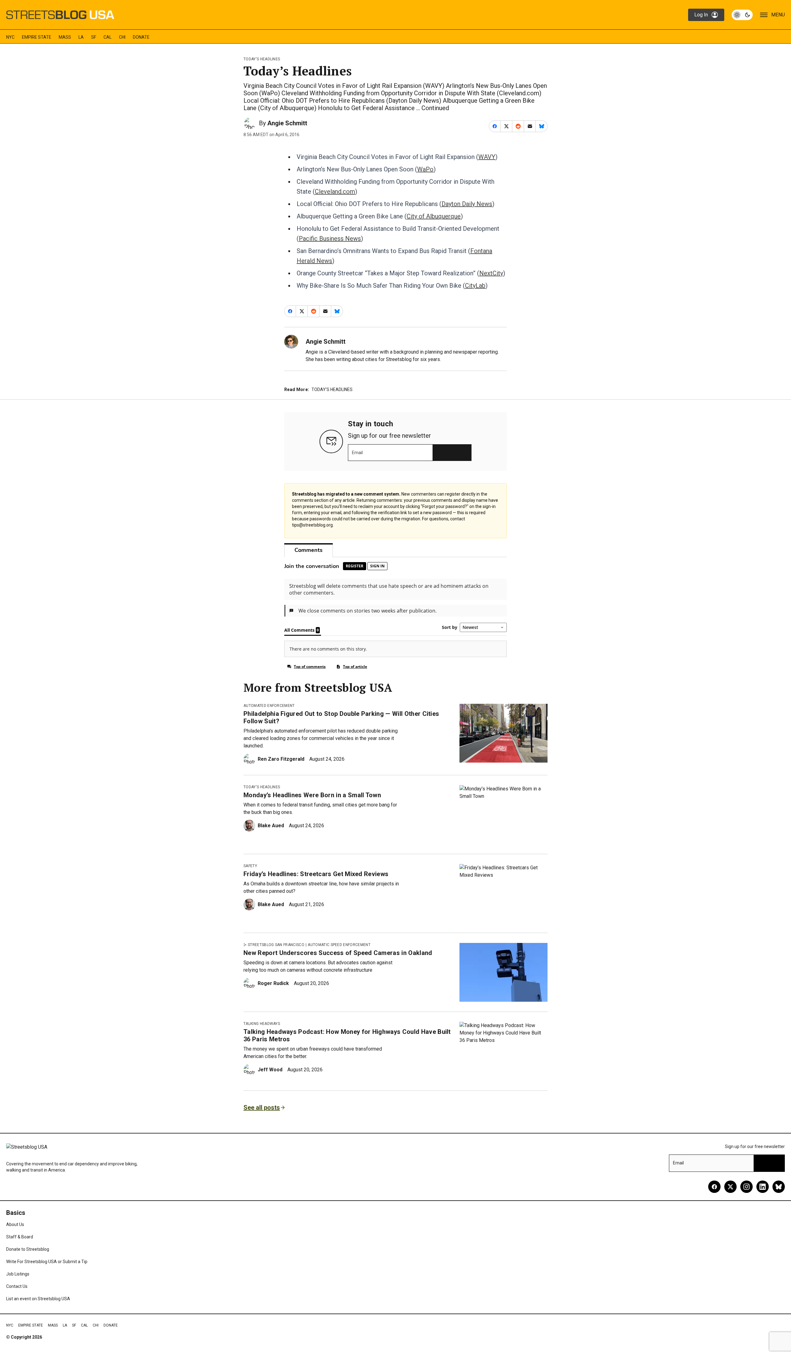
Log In (701, 15)
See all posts (261, 1107)
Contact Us (16, 1286)
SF (93, 37)
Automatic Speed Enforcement (339, 945)
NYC (10, 37)
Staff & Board (19, 1236)
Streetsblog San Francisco (276, 945)
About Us (15, 1224)
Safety (250, 866)
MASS (65, 37)
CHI (122, 37)
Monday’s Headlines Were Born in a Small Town (312, 795)
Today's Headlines (261, 59)
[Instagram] (746, 1187)
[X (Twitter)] (730, 1187)
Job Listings (17, 1273)
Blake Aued (271, 825)
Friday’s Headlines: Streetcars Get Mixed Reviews (315, 874)
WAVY (486, 157)
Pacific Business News (330, 238)
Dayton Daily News (467, 204)
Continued (435, 108)
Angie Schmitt (287, 123)
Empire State (36, 37)
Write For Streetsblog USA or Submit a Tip (46, 1261)
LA (81, 37)
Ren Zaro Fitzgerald (281, 759)
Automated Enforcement (269, 706)
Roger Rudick (273, 983)
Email (357, 452)
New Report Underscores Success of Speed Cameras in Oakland (337, 953)
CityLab (475, 285)
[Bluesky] (778, 1187)
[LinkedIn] (762, 1187)
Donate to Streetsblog (27, 1249)
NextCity (491, 273)
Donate (141, 37)
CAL (108, 37)
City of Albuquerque (434, 216)
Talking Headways (261, 1024)
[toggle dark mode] (742, 15)
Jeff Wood (270, 1070)
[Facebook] (714, 1187)
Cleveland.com (335, 191)
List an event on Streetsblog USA (38, 1298)
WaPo (425, 169)
